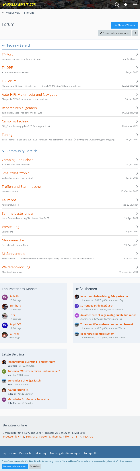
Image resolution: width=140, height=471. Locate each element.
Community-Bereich (22, 151)
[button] (135, 4)
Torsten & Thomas (50, 436)
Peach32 (88, 436)
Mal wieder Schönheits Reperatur (28, 399)
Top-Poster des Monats (19, 289)
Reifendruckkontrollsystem (97, 333)
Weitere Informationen (14, 466)
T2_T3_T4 (75, 436)
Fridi (12, 315)
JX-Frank (14, 333)
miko (66, 436)
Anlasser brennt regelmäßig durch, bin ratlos (108, 315)
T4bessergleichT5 (13, 436)
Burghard (15, 305)
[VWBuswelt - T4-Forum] (19, 4)
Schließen (35, 466)
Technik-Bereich (19, 45)
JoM (9, 375)
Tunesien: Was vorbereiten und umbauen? (34, 371)
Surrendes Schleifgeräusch (24, 380)
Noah (10, 384)
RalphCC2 (15, 324)
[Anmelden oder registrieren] (126, 4)
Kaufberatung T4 (18, 389)
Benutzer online (15, 425)
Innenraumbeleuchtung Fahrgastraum (31, 361)
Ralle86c (14, 296)
